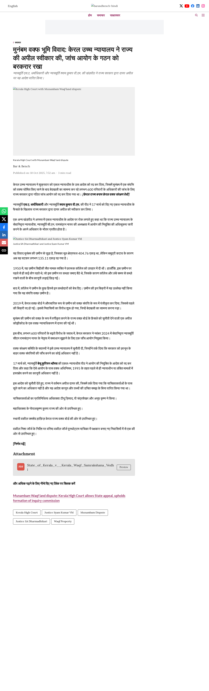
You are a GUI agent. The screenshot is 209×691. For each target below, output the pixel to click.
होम (90, 15)
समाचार (101, 15)
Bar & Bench (21, 166)
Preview (124, 467)
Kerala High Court (27, 512)
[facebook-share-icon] (4, 228)
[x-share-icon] (4, 220)
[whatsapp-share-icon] (4, 212)
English (13, 6)
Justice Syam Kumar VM (59, 512)
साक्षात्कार (115, 15)
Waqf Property (63, 521)
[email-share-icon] (4, 244)
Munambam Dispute (92, 512)
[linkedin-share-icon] (4, 236)
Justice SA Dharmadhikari (31, 521)
